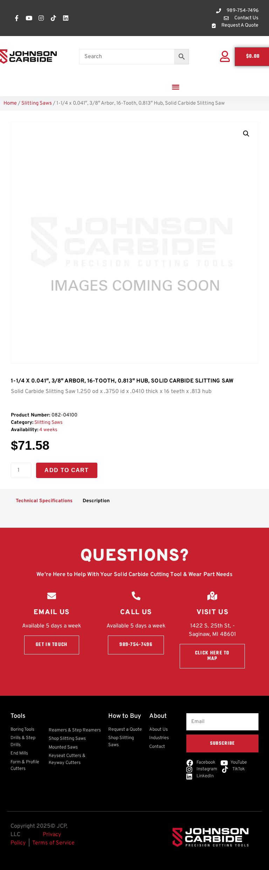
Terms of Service (53, 843)
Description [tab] (96, 501)
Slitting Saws (36, 103)
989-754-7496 (135, 645)
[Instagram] (41, 18)
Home (10, 103)
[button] (176, 86)
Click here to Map (212, 656)
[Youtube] (29, 18)
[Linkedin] (65, 18)
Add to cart (66, 470)
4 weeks (48, 430)
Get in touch (52, 645)
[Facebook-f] (16, 18)
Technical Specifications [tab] (44, 501)
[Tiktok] (53, 18)
